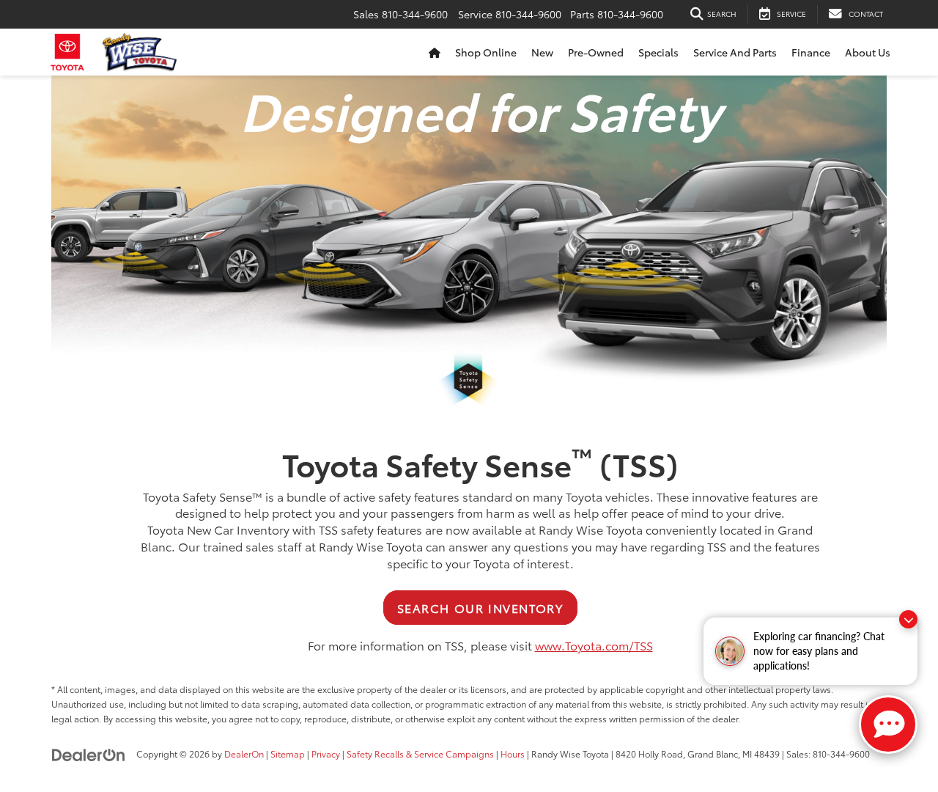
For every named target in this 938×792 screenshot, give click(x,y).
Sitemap (287, 753)
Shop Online (486, 52)
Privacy (325, 753)
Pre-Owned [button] (596, 52)
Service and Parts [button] (735, 52)
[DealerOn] (88, 753)
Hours (513, 753)
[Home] (434, 52)
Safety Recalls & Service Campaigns (420, 753)
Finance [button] (810, 52)
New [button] (542, 52)
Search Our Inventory (480, 607)
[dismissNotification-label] (908, 619)
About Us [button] (867, 52)
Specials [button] (658, 52)
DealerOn (244, 753)
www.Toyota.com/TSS (594, 645)
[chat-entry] (888, 724)
